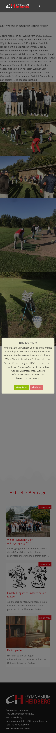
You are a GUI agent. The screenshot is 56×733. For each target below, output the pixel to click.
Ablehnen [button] (36, 387)
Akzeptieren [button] (21, 387)
